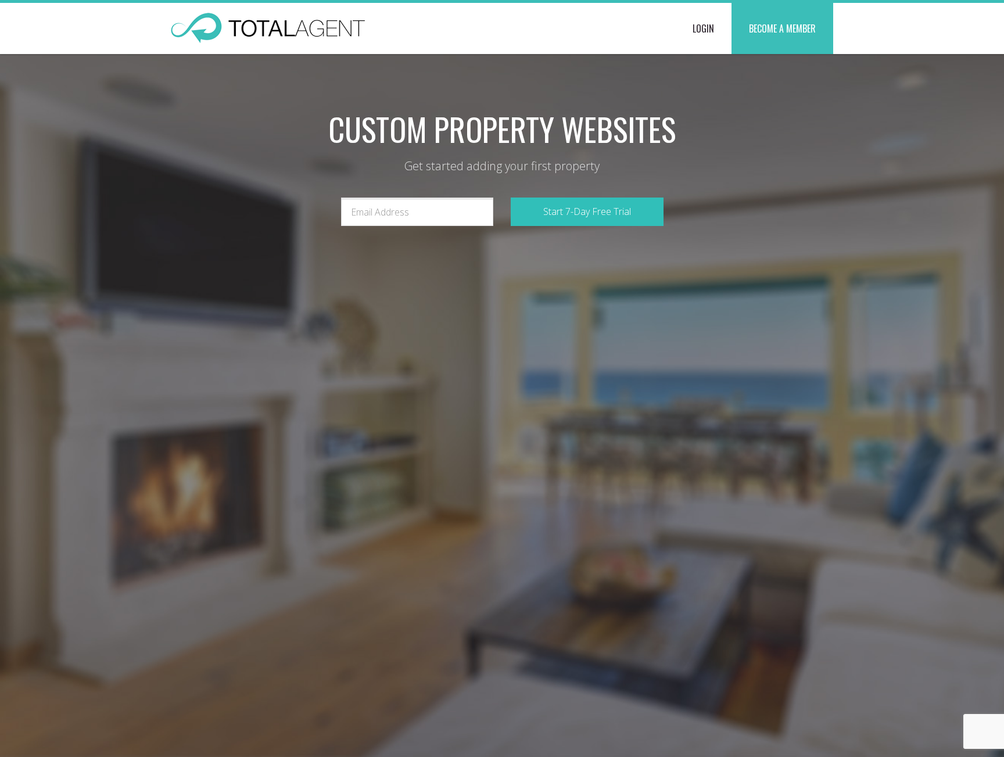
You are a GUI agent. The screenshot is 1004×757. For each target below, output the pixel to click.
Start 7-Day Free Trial (587, 211)
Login (703, 28)
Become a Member (782, 28)
